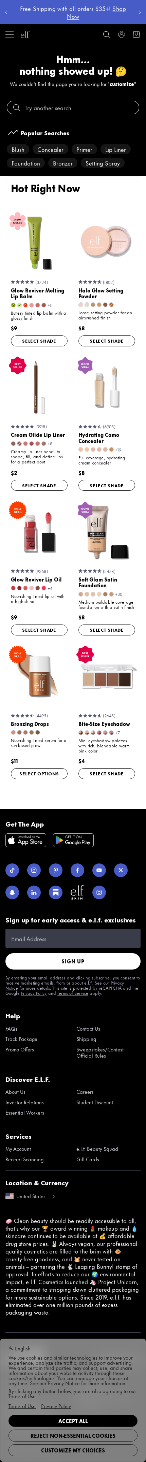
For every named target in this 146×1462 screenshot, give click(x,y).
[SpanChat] (12, 892)
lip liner (115, 149)
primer (84, 149)
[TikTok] (12, 870)
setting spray (103, 162)
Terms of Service (72, 992)
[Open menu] (9, 34)
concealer (50, 149)
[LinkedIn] (34, 892)
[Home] (25, 34)
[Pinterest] (55, 870)
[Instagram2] (99, 892)
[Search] (107, 34)
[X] (121, 870)
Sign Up (73, 961)
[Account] (121, 34)
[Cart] (136, 34)
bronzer (63, 162)
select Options (39, 773)
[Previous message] (6, 12)
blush (18, 149)
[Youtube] (99, 870)
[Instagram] (34, 870)
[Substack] (55, 892)
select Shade (39, 340)
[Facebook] (77, 870)
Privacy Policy (34, 992)
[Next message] (140, 12)
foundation (26, 162)
